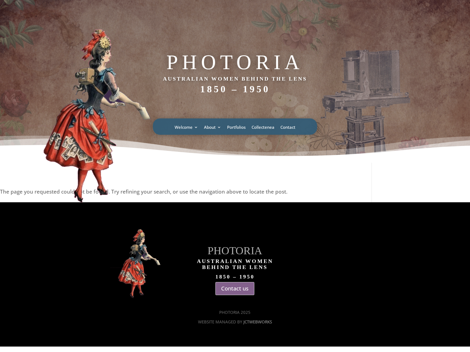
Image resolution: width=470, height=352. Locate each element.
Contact (287, 127)
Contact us (235, 288)
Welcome (184, 127)
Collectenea (263, 127)
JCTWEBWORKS (257, 322)
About (210, 127)
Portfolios (236, 127)
